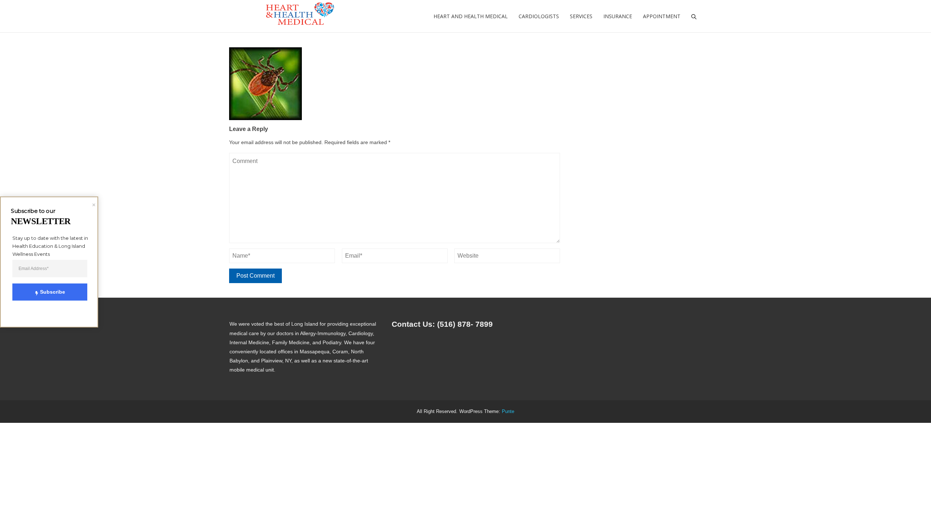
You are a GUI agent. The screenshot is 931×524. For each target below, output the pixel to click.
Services (581, 16)
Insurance (617, 16)
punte (508, 411)
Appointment (661, 16)
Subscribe (52, 292)
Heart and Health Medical (470, 16)
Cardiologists (539, 16)
